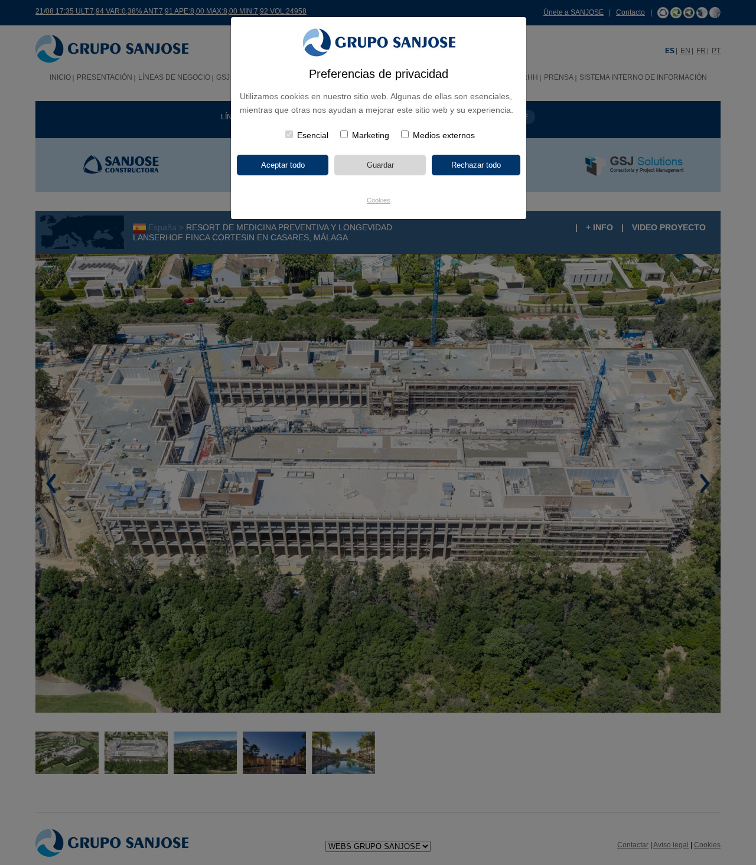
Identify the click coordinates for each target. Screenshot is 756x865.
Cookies (378, 200)
